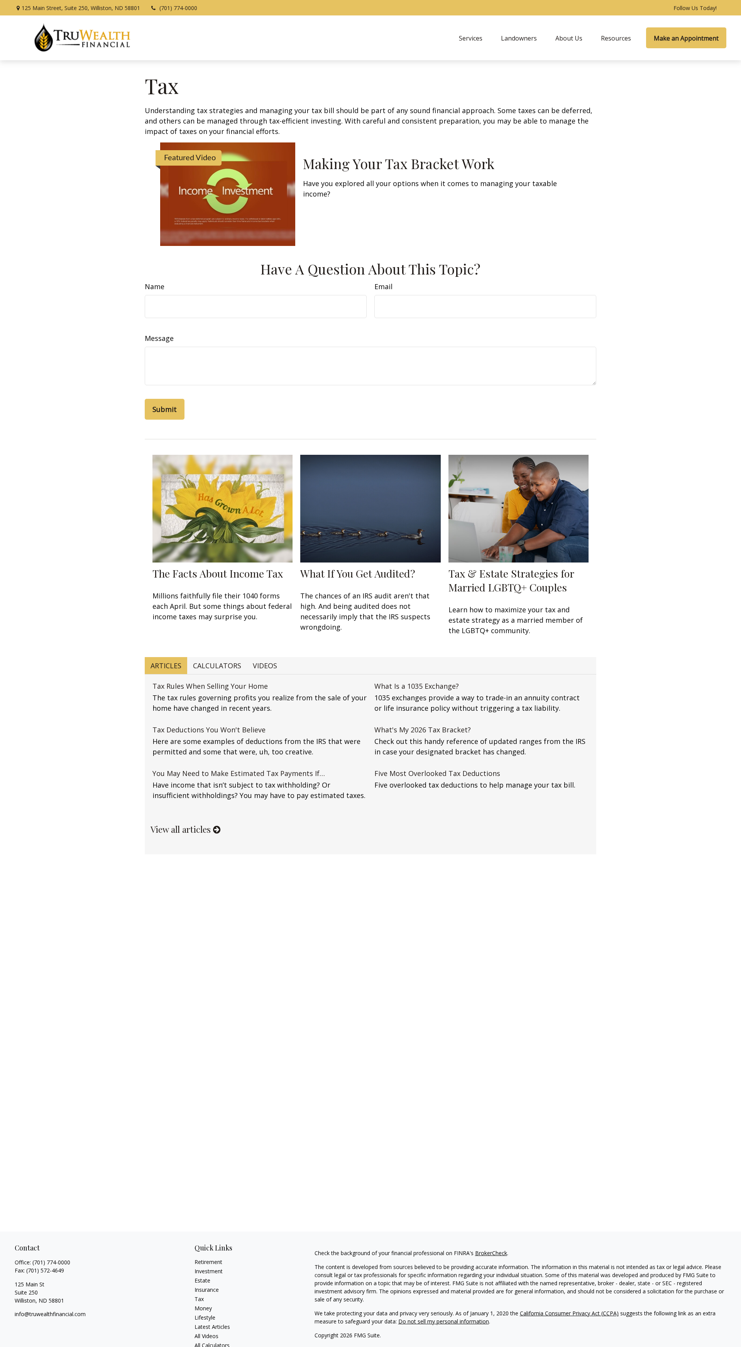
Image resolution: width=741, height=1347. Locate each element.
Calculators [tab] (217, 665)
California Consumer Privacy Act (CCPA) (569, 1313)
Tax (199, 1299)
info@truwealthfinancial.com (50, 1314)
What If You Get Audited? (357, 573)
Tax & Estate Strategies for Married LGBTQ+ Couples (511, 580)
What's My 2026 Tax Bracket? (422, 729)
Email (383, 286)
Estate (202, 1280)
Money (203, 1308)
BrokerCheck (491, 1253)
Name (154, 286)
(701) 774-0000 (178, 8)
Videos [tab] (265, 665)
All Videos (206, 1336)
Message (159, 338)
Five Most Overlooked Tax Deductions (437, 773)
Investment (209, 1271)
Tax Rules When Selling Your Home (210, 686)
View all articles (182, 829)
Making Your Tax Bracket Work (398, 163)
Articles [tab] (166, 665)
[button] (470, 38)
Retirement (208, 1262)
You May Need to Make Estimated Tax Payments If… (238, 773)
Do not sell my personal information (443, 1321)
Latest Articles (212, 1326)
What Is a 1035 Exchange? (416, 686)
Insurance (207, 1289)
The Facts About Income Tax (217, 573)
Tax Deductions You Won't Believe (209, 729)
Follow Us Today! (695, 8)
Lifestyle (205, 1317)
